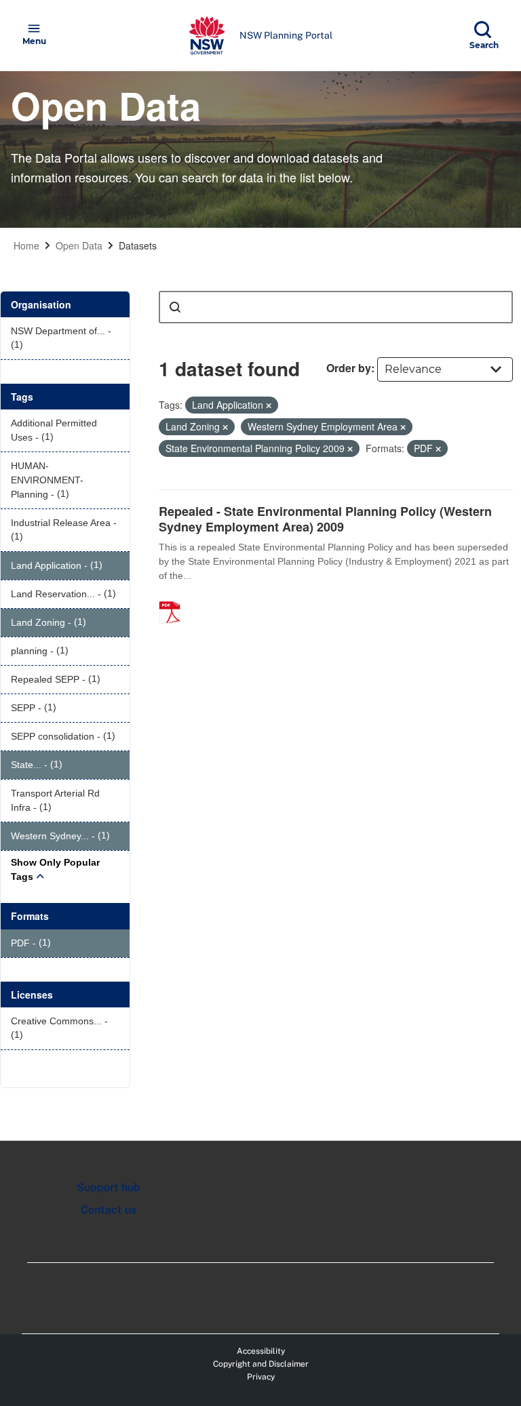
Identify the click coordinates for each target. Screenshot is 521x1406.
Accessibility (261, 1351)
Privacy (261, 1377)
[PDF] (174, 598)
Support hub (108, 1187)
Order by (348, 368)
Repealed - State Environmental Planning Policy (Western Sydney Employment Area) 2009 (325, 519)
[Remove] (268, 405)
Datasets (138, 245)
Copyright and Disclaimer (261, 1364)
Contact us (108, 1209)
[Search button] (175, 307)
